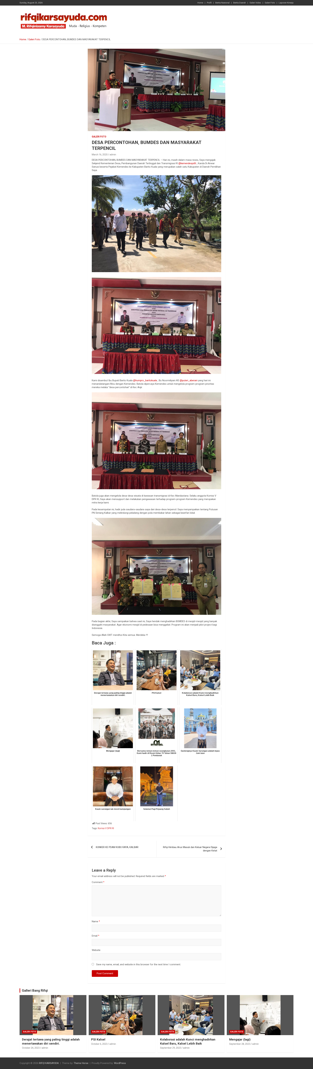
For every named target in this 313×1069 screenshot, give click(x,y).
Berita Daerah (239, 2)
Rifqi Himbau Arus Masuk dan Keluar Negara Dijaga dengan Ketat (190, 849)
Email (95, 935)
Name (96, 921)
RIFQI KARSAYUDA (49, 1063)
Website (96, 950)
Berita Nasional (222, 2)
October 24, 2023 (31, 1048)
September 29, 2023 (170, 1048)
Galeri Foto (270, 2)
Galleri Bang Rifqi (35, 990)
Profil (209, 2)
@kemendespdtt (187, 163)
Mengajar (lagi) (240, 1039)
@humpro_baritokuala (145, 380)
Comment (98, 882)
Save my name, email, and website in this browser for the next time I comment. (138, 964)
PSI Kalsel (98, 1039)
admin (113, 154)
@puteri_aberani (188, 380)
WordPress (120, 1063)
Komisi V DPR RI (106, 828)
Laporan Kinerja (286, 2)
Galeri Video (255, 2)
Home (200, 2)
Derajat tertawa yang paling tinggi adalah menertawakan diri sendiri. (51, 1041)
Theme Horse (81, 1063)
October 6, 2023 (99, 1044)
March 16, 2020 (100, 154)
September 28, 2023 (239, 1044)
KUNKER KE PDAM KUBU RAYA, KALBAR (117, 847)
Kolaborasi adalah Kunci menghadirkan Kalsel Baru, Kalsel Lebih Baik (187, 1041)
